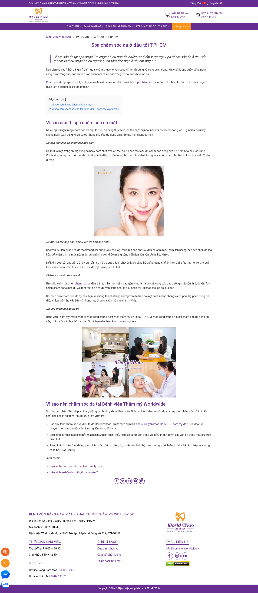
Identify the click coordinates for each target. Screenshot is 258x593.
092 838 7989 (178, 16)
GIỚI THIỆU (73, 26)
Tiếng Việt (196, 3)
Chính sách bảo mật (109, 561)
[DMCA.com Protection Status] (178, 563)
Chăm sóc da (54, 82)
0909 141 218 (208, 16)
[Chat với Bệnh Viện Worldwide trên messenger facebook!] (5, 574)
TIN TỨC (162, 26)
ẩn (63, 99)
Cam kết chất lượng (109, 554)
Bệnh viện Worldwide (59, 37)
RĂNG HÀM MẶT (92, 26)
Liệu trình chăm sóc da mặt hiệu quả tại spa (76, 466)
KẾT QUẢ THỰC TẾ (146, 26)
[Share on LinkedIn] (142, 481)
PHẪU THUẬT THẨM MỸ (118, 26)
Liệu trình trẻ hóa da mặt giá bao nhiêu (73, 472)
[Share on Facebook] (116, 481)
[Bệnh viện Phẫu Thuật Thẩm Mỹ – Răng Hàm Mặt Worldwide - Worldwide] (45, 15)
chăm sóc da (83, 283)
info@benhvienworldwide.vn (183, 548)
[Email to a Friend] (129, 481)
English (214, 3)
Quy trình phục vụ (107, 548)
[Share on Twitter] (123, 481)
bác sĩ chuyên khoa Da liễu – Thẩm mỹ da (161, 424)
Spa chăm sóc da (146, 82)
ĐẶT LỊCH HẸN (181, 26)
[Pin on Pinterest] (135, 481)
